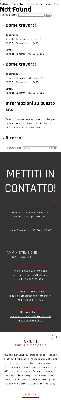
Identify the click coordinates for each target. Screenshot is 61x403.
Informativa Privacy (41, 383)
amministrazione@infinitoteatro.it (30, 316)
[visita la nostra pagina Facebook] (29, 240)
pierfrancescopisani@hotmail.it (30, 275)
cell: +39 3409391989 (30, 279)
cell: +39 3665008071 (30, 320)
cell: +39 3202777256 (30, 300)
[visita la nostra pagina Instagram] (31, 240)
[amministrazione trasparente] (30, 255)
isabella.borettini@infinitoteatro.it (30, 295)
